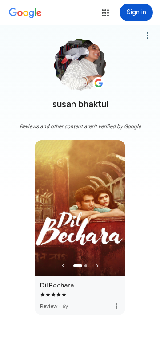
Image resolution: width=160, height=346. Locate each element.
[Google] (25, 13)
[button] (105, 13)
